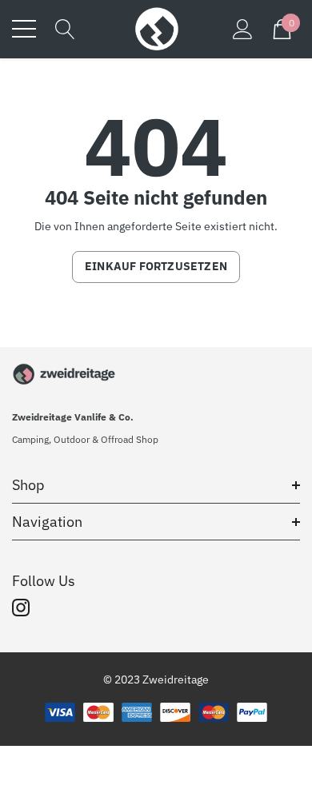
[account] (243, 28)
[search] (65, 28)
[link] (64, 374)
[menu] (24, 29)
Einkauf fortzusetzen (156, 266)
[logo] (156, 29)
